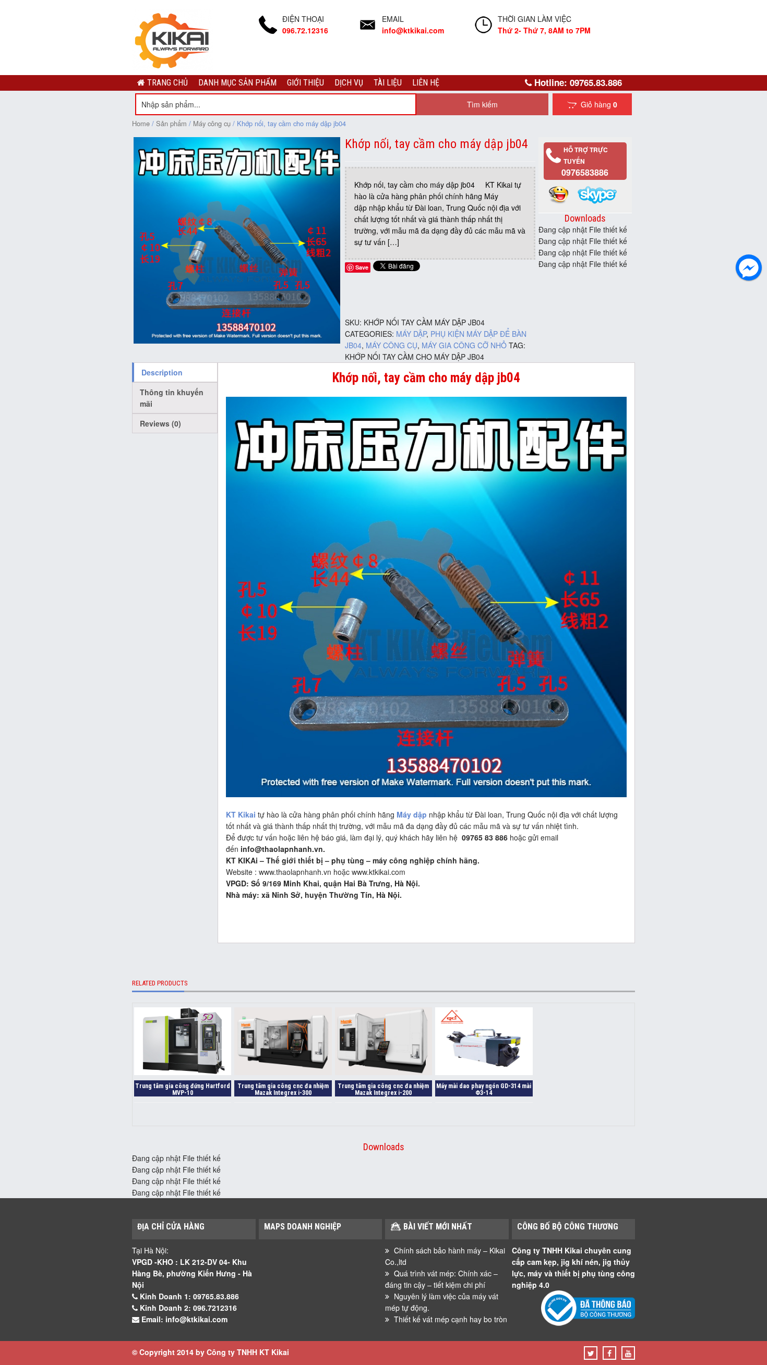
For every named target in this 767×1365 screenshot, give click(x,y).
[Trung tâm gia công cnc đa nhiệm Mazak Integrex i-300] (282, 1042)
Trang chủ (166, 83)
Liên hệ (425, 83)
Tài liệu (388, 83)
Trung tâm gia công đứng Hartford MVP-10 (182, 1089)
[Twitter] (591, 1353)
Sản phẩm (171, 123)
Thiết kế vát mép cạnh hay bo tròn (450, 1319)
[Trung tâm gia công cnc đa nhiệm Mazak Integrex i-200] (383, 1042)
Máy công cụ (212, 123)
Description (162, 372)
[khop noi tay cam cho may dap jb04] (237, 340)
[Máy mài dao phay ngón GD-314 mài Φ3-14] (483, 1042)
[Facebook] (609, 1353)
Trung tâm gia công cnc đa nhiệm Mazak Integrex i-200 (383, 1089)
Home (141, 123)
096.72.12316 (305, 30)
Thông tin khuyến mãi (171, 398)
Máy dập (411, 333)
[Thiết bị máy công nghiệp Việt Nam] (172, 67)
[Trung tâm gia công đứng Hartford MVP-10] (182, 1042)
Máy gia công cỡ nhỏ (464, 345)
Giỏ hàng (597, 104)
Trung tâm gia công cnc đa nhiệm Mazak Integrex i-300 (283, 1089)
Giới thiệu (305, 83)
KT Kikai (241, 814)
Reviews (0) (160, 423)
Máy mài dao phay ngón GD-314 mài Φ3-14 (483, 1089)
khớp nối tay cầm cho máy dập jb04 (414, 356)
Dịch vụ (348, 83)
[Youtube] (628, 1353)
